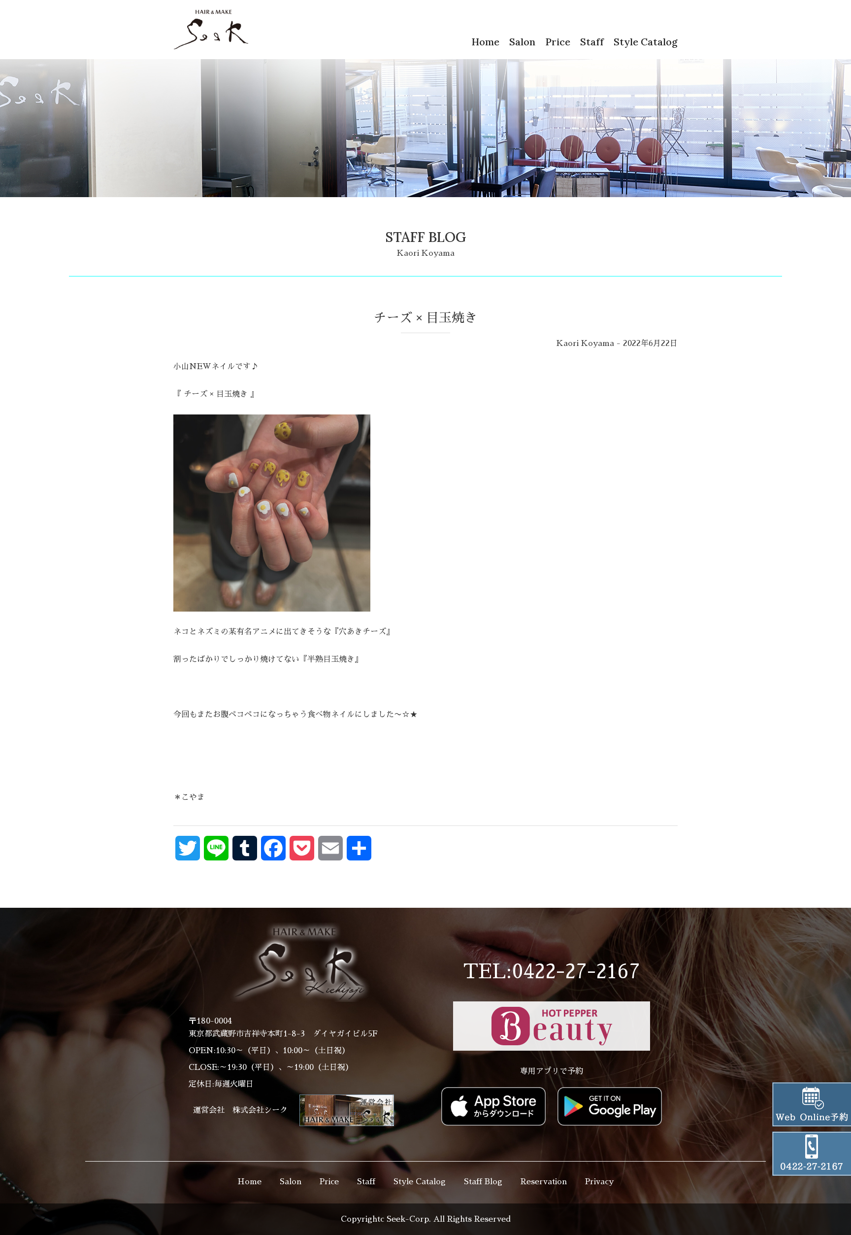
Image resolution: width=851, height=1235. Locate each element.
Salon (522, 41)
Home (485, 41)
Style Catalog (646, 41)
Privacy (599, 1182)
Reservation (544, 1182)
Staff (592, 41)
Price (557, 41)
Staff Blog (483, 1182)
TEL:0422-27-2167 (551, 972)
